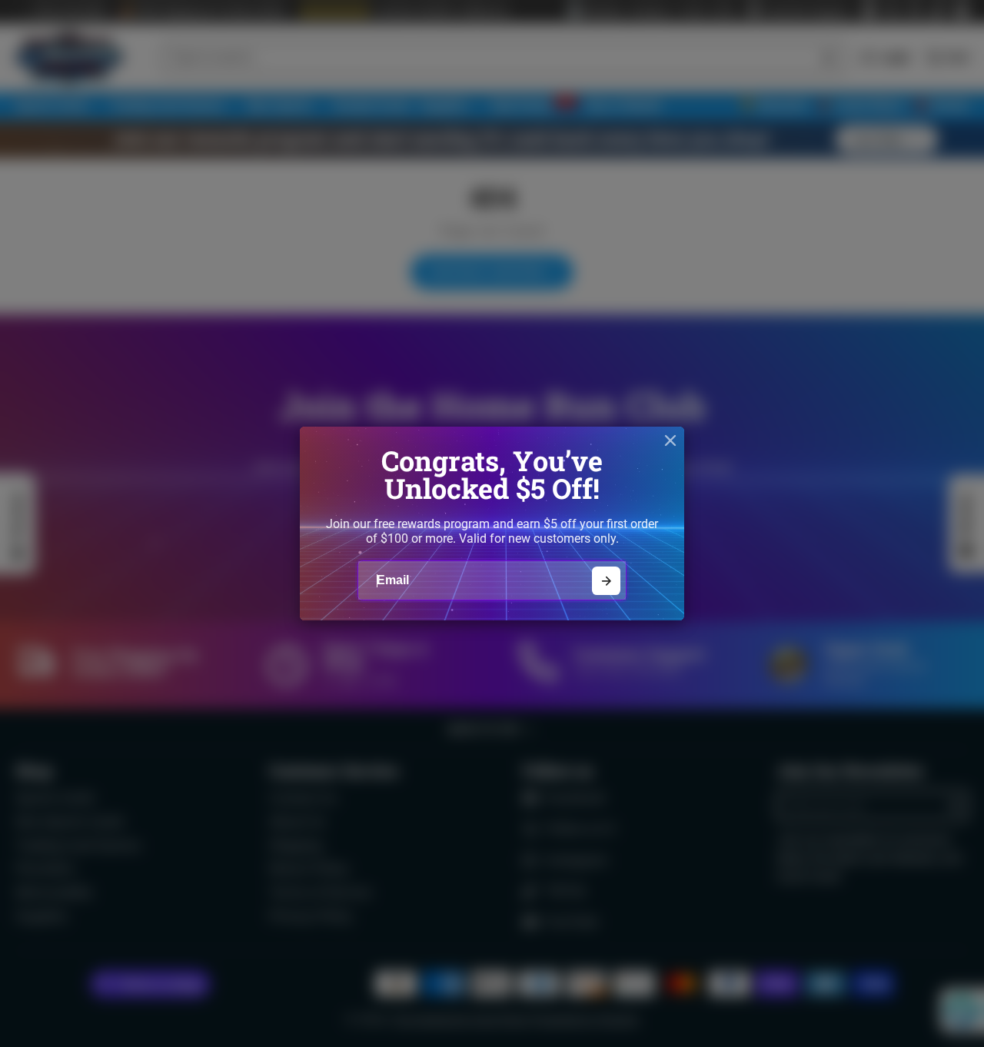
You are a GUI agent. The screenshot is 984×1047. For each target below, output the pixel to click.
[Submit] (606, 581)
